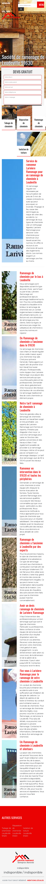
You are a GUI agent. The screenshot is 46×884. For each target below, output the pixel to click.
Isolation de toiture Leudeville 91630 (28, 832)
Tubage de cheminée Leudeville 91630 (6, 832)
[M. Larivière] (11, 14)
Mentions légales (35, 880)
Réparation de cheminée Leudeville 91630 (17, 830)
